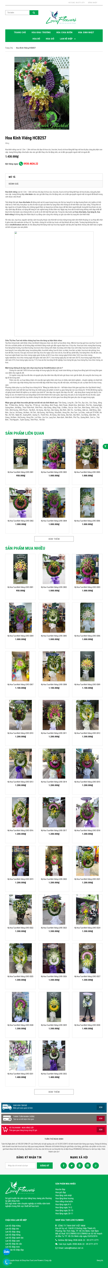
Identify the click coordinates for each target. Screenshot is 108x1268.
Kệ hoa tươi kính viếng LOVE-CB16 (20, 830)
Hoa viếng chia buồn (64, 1201)
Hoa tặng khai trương (64, 1198)
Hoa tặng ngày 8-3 (63, 1204)
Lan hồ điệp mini (12, 1246)
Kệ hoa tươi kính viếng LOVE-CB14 (54, 782)
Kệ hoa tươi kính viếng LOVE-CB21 (87, 879)
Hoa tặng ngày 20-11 (64, 1213)
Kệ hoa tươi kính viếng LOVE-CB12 (87, 733)
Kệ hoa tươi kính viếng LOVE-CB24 (87, 928)
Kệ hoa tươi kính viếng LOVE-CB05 (87, 472)
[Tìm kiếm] (34, 12)
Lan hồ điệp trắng (13, 1225)
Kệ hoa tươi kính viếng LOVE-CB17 (54, 830)
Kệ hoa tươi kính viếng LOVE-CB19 (20, 879)
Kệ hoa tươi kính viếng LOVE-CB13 (20, 782)
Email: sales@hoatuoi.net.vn (70, 1248)
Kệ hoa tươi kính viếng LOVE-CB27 (87, 976)
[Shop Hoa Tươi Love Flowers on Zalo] (79, 1165)
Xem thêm (54, 539)
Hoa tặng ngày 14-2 (63, 1207)
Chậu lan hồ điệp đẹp (14, 1249)
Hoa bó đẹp (60, 1189)
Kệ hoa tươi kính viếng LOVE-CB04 (54, 521)
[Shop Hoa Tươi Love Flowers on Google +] (95, 1165)
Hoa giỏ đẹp (60, 1192)
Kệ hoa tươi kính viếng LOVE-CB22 (20, 928)
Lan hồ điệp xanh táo (14, 1237)
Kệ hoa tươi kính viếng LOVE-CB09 (87, 684)
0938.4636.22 (30, 163)
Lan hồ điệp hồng (12, 1234)
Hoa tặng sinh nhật (63, 1195)
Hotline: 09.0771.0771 (76, 3)
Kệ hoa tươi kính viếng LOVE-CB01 (20, 472)
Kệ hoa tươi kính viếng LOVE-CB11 (54, 733)
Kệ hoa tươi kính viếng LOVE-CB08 (54, 684)
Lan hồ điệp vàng (12, 1231)
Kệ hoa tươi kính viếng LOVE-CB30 (87, 1025)
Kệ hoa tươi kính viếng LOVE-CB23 (54, 928)
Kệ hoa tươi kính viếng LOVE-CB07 (20, 684)
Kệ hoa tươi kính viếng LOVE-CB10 (20, 733)
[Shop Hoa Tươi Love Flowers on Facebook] (63, 1165)
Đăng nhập (92, 3)
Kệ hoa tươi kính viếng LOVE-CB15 (87, 782)
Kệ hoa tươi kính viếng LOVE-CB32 (54, 1074)
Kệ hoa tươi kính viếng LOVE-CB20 (54, 879)
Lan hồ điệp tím (12, 1228)
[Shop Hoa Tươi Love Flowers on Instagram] (87, 1165)
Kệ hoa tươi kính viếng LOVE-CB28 (20, 1025)
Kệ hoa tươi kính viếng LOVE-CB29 (54, 1025)
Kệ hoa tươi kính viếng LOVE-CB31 (20, 1074)
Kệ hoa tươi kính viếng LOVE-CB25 (20, 976)
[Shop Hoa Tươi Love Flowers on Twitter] (71, 1165)
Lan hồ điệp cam (12, 1240)
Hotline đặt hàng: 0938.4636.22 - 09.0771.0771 (78, 1240)
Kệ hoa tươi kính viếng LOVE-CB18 (87, 830)
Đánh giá (14, 183)
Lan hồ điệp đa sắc (13, 1243)
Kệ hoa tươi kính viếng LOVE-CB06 (87, 521)
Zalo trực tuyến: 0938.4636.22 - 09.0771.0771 (78, 1244)
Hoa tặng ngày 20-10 (64, 1210)
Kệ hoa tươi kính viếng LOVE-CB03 (54, 472)
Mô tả (12, 177)
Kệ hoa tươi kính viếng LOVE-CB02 (20, 521)
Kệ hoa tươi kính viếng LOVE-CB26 (54, 976)
